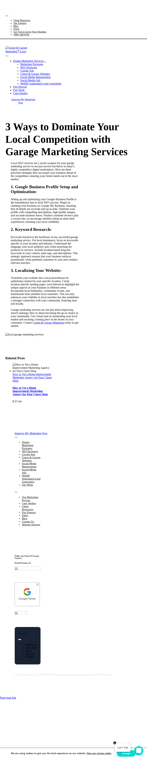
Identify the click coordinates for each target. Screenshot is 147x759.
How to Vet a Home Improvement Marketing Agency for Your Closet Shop (32, 377)
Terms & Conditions (68, 674)
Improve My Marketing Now (110, 5)
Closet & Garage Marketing (48, 322)
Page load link (8, 697)
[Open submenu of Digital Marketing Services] (44, 62)
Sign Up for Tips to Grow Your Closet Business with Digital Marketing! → (27, 540)
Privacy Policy (84, 674)
